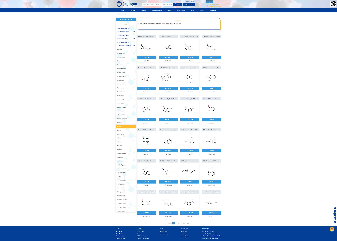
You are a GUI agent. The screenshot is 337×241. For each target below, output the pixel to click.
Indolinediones (120, 134)
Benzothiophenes (121, 84)
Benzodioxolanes (121, 57)
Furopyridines (120, 99)
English (209, 2)
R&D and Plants (141, 236)
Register (188, 1)
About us (132, 10)
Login (192, 1)
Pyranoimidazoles (121, 180)
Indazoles (119, 122)
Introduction (140, 231)
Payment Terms (184, 236)
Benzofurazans (120, 64)
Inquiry (170, 10)
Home (122, 10)
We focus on (119, 231)
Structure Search (189, 4)
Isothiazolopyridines (122, 165)
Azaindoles (119, 49)
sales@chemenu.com (215, 6)
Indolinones (120, 141)
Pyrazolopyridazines (122, 199)
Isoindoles (119, 149)
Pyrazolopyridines (121, 203)
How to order (181, 10)
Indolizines (119, 145)
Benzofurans (120, 61)
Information (184, 228)
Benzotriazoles (120, 88)
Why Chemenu (119, 233)
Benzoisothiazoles (121, 68)
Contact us (213, 10)
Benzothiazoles (120, 80)
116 (184, 223)
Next (188, 223)
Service (139, 233)
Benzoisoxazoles (121, 72)
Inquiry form (184, 231)
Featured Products (120, 238)
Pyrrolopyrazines (121, 211)
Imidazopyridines (121, 115)
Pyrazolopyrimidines (122, 207)
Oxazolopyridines (121, 172)
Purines (119, 176)
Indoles (118, 130)
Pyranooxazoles (121, 188)
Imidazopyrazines (121, 107)
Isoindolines (120, 157)
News (192, 10)
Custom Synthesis (157, 10)
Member (202, 10)
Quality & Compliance (143, 238)
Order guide (184, 233)
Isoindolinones (120, 161)
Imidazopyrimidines (122, 118)
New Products (119, 236)
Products (143, 10)
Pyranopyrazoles (121, 192)
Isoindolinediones (121, 153)
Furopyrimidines (121, 103)
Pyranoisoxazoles (121, 184)
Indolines (119, 138)
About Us (140, 228)
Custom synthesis (163, 233)
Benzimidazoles (121, 53)
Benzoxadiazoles (121, 91)
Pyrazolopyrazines (121, 195)
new (125, 24)
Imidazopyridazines (122, 111)
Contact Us (205, 228)
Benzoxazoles (120, 95)
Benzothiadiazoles (121, 76)
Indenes (119, 126)
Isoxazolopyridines (121, 168)
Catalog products (163, 231)
